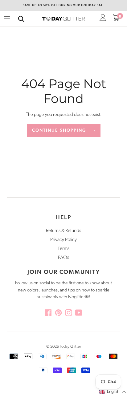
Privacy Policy (63, 239)
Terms (63, 248)
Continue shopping (59, 130)
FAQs (63, 257)
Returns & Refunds (63, 230)
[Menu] (7, 19)
